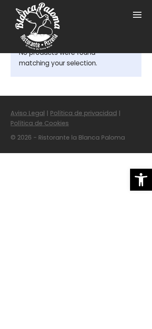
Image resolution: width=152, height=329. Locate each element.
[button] (141, 180)
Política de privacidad (83, 113)
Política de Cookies (40, 123)
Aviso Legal (28, 113)
